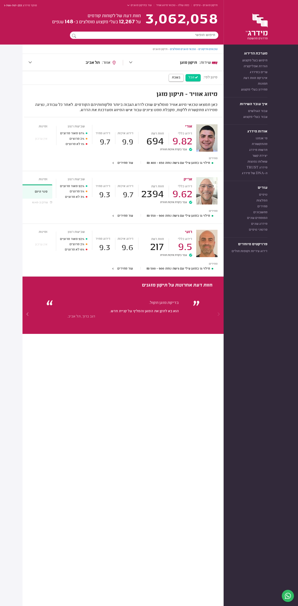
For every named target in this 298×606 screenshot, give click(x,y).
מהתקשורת (259, 144)
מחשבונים (260, 212)
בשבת (176, 77)
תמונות (262, 84)
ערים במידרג (258, 72)
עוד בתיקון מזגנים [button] (141, 5)
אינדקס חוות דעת (255, 78)
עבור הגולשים (257, 111)
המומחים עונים (257, 218)
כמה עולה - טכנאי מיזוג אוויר (172, 5)
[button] (28, 314)
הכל (192, 77)
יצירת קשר (259, 156)
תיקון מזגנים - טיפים (206, 5)
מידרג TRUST (257, 167)
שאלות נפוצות (257, 162)
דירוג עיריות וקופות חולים (249, 251)
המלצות (261, 200)
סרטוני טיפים (258, 230)
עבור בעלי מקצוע (255, 117)
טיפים (263, 195)
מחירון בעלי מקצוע (254, 90)
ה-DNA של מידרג (254, 173)
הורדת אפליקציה (255, 66)
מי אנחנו (261, 138)
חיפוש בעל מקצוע (254, 60)
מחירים (262, 206)
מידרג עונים (259, 224)
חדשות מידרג (258, 150)
